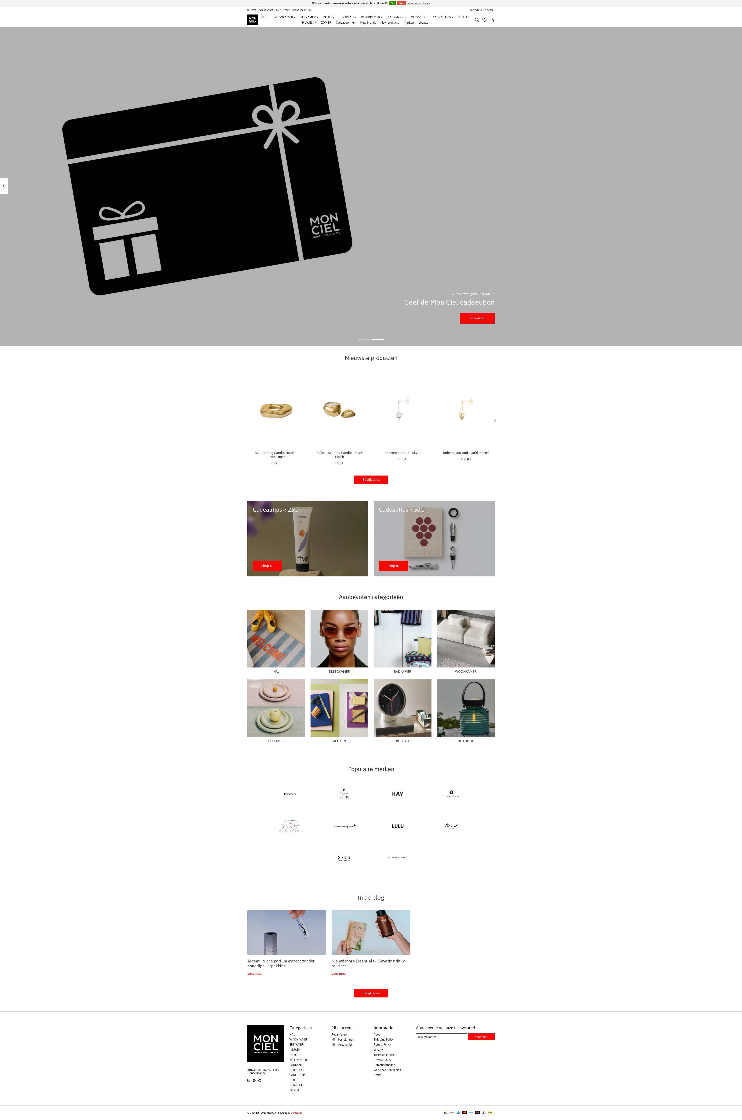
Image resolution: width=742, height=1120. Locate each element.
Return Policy (382, 1044)
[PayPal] (483, 1113)
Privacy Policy (382, 1059)
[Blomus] (290, 794)
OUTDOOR (465, 741)
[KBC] (458, 1113)
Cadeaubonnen (346, 22)
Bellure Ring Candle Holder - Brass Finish (276, 455)
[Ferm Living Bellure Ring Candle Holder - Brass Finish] (276, 409)
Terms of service (384, 1054)
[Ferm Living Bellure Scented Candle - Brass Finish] (339, 409)
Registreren (339, 1034)
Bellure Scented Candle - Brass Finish (339, 455)
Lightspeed (296, 1112)
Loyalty (423, 22)
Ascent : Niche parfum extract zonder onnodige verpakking (281, 963)
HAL (276, 671)
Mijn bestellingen (343, 1039)
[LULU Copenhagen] (398, 826)
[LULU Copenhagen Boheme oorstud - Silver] (402, 409)
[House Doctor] (451, 794)
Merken (409, 22)
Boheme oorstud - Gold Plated (466, 452)
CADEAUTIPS (297, 1075)
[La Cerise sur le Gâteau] (344, 826)
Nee (401, 3)
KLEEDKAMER (339, 671)
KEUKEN (339, 741)
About (377, 1034)
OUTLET (464, 17)
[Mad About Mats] (451, 826)
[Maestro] (477, 1113)
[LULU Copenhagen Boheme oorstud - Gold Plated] (466, 409)
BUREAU (402, 741)
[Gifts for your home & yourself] (252, 19)
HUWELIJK (309, 22)
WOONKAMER (466, 671)
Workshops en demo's (387, 1069)
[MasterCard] (464, 1113)
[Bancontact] (445, 1113)
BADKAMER (402, 671)
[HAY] (398, 794)
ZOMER (326, 22)
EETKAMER (276, 741)
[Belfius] (451, 1113)
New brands (368, 22)
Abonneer (481, 1036)
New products (390, 22)
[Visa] (471, 1113)
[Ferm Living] (344, 794)
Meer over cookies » (419, 3)
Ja (392, 3)
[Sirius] (344, 858)
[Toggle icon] (477, 19)
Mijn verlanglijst (342, 1044)
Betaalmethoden (384, 1064)
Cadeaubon (477, 318)
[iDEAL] (490, 1113)
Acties (377, 1075)
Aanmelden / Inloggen (482, 10)
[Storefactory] (398, 858)
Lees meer (255, 973)
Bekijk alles (371, 480)
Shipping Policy (384, 1039)
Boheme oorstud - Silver (402, 452)
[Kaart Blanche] (290, 826)
